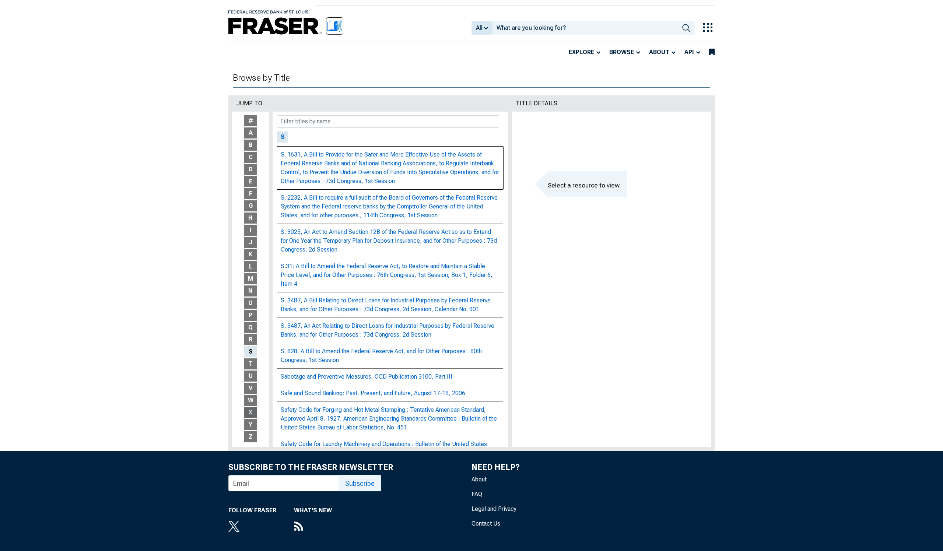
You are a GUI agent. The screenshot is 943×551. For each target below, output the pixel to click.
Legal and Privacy (494, 508)
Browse (621, 52)
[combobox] (585, 28)
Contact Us (486, 523)
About (659, 52)
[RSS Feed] (313, 527)
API (689, 52)
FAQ (477, 494)
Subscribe (360, 483)
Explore (581, 52)
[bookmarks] (712, 52)
